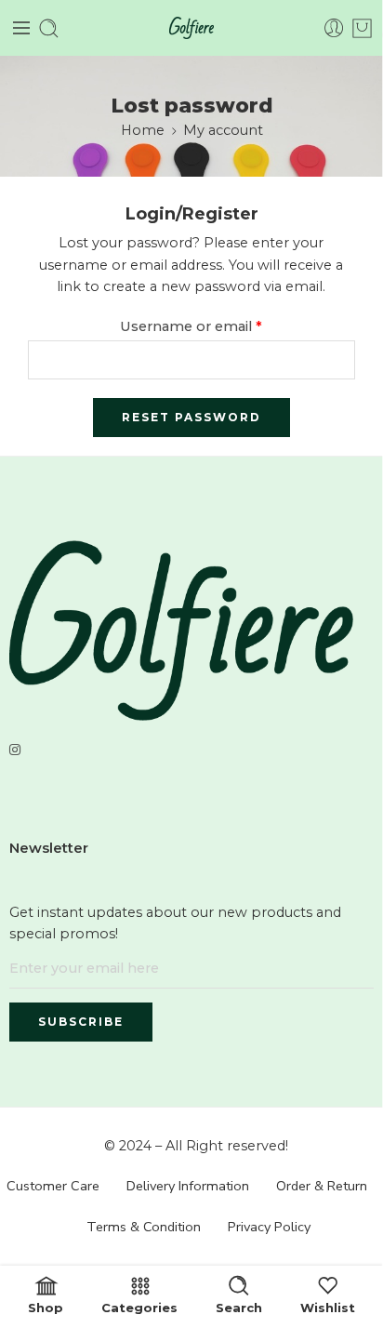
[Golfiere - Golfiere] (191, 28)
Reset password (191, 417)
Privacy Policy (269, 1226)
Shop (45, 1307)
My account (223, 130)
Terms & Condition (143, 1226)
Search (239, 1307)
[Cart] (362, 28)
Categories (139, 1307)
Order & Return (321, 1185)
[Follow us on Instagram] (14, 750)
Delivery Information (187, 1185)
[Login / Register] (334, 28)
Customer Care (53, 1185)
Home (143, 130)
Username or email (191, 326)
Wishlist (327, 1307)
